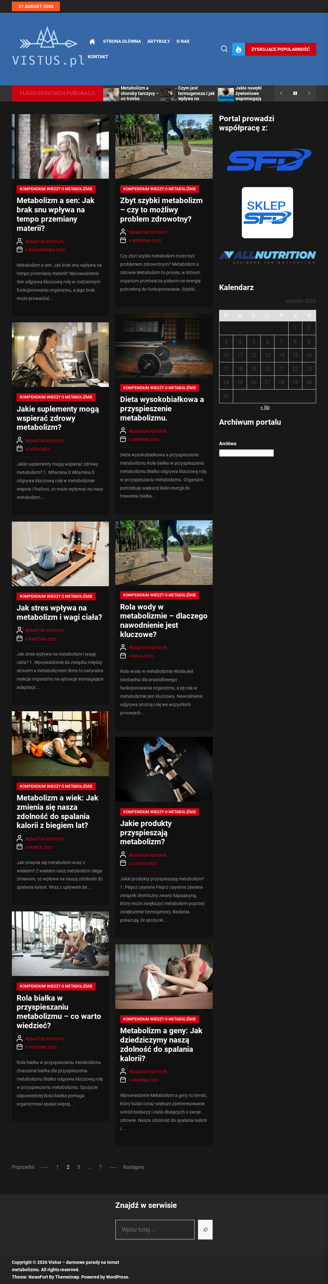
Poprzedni (23, 1167)
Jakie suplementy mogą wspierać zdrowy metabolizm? (58, 418)
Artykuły (158, 41)
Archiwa (227, 443)
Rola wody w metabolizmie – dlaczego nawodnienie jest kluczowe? (164, 621)
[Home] (92, 41)
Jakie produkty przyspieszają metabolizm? (146, 833)
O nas (183, 41)
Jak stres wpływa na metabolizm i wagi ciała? (59, 612)
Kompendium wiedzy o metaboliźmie (56, 189)
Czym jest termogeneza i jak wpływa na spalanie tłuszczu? (140, 95)
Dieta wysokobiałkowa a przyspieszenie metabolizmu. (162, 408)
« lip (265, 407)
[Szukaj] (205, 1230)
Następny (133, 1167)
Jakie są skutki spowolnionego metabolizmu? (250, 93)
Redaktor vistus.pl (45, 242)
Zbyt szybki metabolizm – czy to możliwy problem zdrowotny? (161, 210)
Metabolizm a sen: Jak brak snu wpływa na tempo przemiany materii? (55, 214)
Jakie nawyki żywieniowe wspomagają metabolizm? (191, 95)
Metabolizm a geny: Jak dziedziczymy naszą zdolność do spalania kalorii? (161, 1044)
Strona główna (122, 41)
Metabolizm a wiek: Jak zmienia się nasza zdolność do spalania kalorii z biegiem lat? (57, 811)
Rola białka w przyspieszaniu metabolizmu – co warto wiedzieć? (59, 1012)
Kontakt (98, 56)
